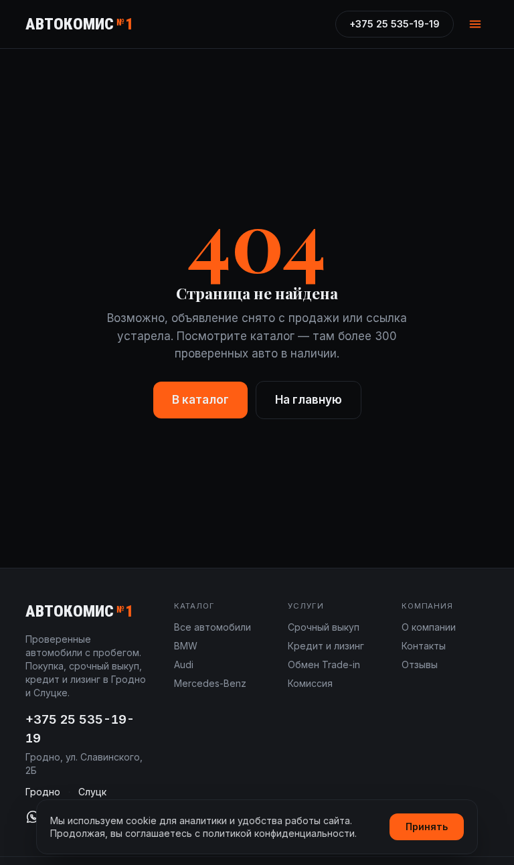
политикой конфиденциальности (279, 833)
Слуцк (92, 791)
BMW (185, 645)
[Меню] (475, 24)
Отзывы (420, 664)
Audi (183, 664)
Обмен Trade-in (324, 664)
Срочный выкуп (323, 627)
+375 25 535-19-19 (394, 23)
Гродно (42, 791)
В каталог (200, 399)
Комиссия (310, 683)
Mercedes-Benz (210, 683)
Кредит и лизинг (326, 645)
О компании (429, 627)
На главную (308, 399)
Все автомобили (212, 627)
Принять (427, 826)
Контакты (424, 645)
